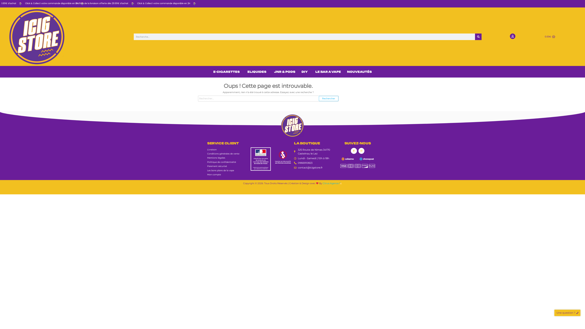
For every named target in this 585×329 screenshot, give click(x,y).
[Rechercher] (478, 37)
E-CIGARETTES (226, 71)
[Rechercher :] (268, 98)
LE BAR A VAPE (328, 71)
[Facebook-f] (354, 151)
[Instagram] (361, 151)
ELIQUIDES (256, 71)
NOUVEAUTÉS (359, 71)
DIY (304, 71)
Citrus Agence (331, 183)
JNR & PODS (284, 71)
